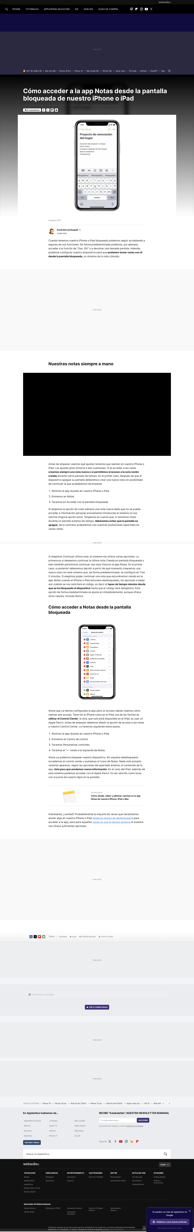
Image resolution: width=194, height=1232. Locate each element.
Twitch (131, 9)
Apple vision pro (133, 1103)
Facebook (43, 110)
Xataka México (30, 1208)
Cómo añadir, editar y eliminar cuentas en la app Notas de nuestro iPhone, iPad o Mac (115, 797)
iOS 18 (147, 1103)
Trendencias (137, 1177)
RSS (132, 1141)
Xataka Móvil (29, 1181)
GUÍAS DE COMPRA (108, 9)
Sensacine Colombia (71, 1213)
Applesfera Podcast (32, 1121)
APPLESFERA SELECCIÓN (57, 9)
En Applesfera (96, 793)
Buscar (165, 1154)
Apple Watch (80, 1126)
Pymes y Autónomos (158, 1182)
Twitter (151, 9)
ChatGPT (154, 71)
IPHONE (16, 9)
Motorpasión (115, 1177)
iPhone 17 (53, 1136)
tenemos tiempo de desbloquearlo (113, 818)
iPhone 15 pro (96, 1103)
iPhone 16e (107, 71)
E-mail (56, 110)
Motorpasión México (115, 1209)
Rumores (27, 1131)
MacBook (28, 1136)
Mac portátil (80, 1121)
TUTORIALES (32, 9)
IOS (76, 9)
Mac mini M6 (50, 71)
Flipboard (136, 9)
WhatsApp (79, 1131)
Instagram (141, 9)
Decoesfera (137, 1181)
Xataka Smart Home (32, 1188)
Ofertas (52, 1131)
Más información (116, 1229)
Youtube (146, 9)
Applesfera (28, 1184)
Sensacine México (74, 1208)
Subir (163, 1165)
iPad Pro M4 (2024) (114, 1103)
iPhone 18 (79, 71)
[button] (68, 229)
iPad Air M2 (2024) (79, 1103)
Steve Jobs (120, 71)
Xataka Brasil (29, 1212)
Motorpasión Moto (118, 1181)
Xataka (26, 1177)
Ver (98, 1007)
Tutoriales (63, 936)
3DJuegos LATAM (53, 1208)
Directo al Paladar (96, 1177)
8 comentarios (33, 110)
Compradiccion (138, 1184)
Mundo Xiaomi (30, 1192)
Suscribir (143, 1120)
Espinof (70, 1181)
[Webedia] (164, 2)
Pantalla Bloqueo (88, 936)
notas (74, 936)
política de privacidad (134, 1126)
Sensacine (71, 1177)
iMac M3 (157, 1103)
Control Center (107, 936)
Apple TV (53, 1126)
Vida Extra (50, 1181)
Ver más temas (32, 1142)
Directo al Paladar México (96, 1209)
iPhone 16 (47, 1103)
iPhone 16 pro (61, 1103)
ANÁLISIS (88, 9)
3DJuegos (50, 1177)
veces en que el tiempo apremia (112, 822)
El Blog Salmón (160, 1177)
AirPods (143, 71)
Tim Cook (132, 71)
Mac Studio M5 (92, 71)
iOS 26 (77, 1136)
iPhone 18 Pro (65, 71)
